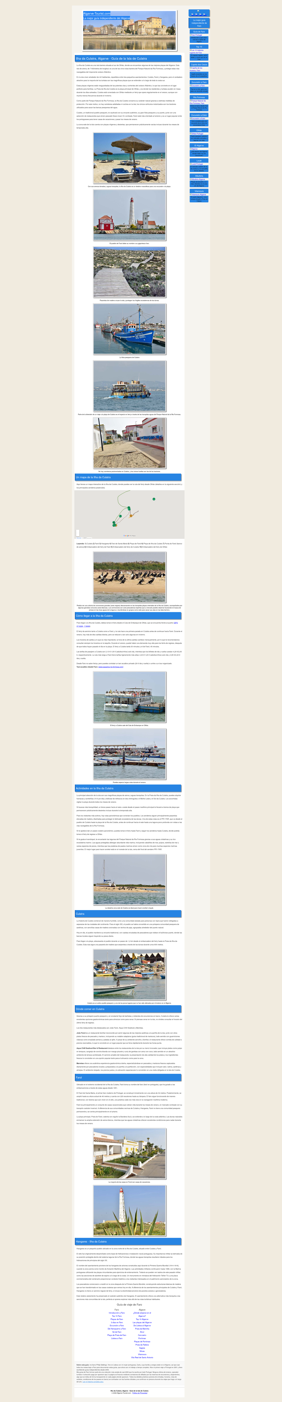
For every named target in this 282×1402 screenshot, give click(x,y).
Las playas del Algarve (142, 1322)
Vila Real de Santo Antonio (142, 1357)
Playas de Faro (117, 1319)
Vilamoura (142, 1354)
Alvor (142, 1331)
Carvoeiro (142, 1335)
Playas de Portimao (142, 1341)
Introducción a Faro (117, 1312)
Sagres (142, 1347)
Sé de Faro (116, 1331)
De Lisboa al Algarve (142, 1325)
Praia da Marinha (142, 1328)
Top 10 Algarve (142, 1319)
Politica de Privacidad (139, 1393)
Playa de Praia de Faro (116, 1335)
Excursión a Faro (117, 1325)
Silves (142, 1351)
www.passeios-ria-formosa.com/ (110, 667)
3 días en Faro (117, 1322)
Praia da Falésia (142, 1344)
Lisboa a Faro (116, 1338)
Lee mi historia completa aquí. (93, 1381)
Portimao (142, 1338)
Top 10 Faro (117, 1316)
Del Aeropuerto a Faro (117, 1328)
